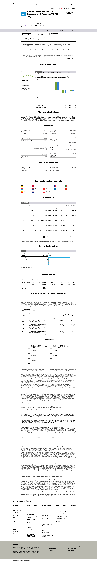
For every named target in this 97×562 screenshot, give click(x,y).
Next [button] (48, 236)
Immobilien (15, 523)
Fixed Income (44, 511)
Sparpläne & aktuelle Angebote (31, 527)
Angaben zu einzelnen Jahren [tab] (48, 72)
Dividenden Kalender (31, 531)
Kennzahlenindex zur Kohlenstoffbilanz (28, 381)
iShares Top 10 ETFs (31, 529)
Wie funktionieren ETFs (61, 511)
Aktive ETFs (29, 524)
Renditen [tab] (37, 69)
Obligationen (15, 521)
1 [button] (44, 236)
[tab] (27, 75)
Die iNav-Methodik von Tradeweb (61, 521)
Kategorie (23, 255)
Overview (26, 30)
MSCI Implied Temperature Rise (31, 382)
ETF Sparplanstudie (46, 532)
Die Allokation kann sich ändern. (27, 267)
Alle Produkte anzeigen (17, 510)
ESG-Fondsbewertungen (69, 380)
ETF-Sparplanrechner (31, 519)
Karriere (51, 555)
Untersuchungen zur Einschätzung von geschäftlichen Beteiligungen (47, 381)
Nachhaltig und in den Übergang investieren (46, 516)
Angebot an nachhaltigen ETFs (47, 525)
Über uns (51, 546)
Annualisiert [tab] (59, 72)
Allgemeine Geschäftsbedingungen (74, 546)
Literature (70, 30)
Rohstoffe (15, 519)
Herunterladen (73, 8)
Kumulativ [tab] (67, 72)
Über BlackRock (52, 548)
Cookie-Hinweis (70, 550)
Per (21, 205)
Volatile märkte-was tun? (47, 527)
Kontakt (51, 550)
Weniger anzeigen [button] (70, 58)
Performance (37, 30)
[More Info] (62, 72)
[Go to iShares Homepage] (17, 4)
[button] (80, 4)
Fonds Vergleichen (16, 512)
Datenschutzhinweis (71, 548)
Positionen (60, 30)
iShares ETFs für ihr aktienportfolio (46, 519)
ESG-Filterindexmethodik (64, 381)
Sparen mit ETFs (30, 514)
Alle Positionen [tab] (25, 202)
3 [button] (47, 236)
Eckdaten (49, 30)
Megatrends (15, 533)
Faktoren (14, 529)
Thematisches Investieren (47, 513)
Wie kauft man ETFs (60, 513)
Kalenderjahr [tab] (38, 72)
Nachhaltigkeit (16, 531)
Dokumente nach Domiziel (61, 518)
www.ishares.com (55, 427)
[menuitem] (26, 4)
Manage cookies (70, 552)
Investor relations (53, 552)
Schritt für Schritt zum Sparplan (32, 517)
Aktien (14, 517)
